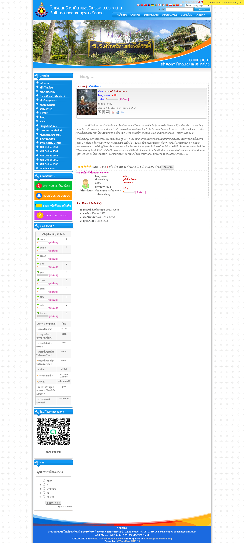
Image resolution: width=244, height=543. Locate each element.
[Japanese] (159, 5)
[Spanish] (174, 5)
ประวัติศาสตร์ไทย (92, 217)
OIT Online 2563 (49, 147)
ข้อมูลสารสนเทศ (48, 126)
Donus (43, 313)
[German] (152, 5)
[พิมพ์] (118, 112)
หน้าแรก (44, 83)
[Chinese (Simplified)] (141, 5)
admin (43, 248)
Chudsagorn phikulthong (158, 538)
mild (42, 305)
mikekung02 (64, 381)
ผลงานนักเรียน (47, 139)
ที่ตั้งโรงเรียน (46, 87)
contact (44, 112)
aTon (42, 280)
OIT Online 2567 (49, 164)
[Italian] (156, 5)
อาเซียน (41, 369)
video (43, 121)
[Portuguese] (166, 5)
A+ (107, 112)
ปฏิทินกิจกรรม (47, 104)
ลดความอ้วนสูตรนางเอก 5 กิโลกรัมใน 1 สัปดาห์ (46, 390)
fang (42, 289)
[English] (138, 5)
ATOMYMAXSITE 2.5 (128, 541)
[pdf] (113, 112)
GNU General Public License (109, 538)
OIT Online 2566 (49, 160)
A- (100, 112)
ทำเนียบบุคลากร (48, 100)
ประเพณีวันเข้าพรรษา (94, 209)
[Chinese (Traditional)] (145, 5)
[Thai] (181, 5)
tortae (64, 328)
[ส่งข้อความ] (123, 112)
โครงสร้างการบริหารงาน (52, 96)
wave (42, 239)
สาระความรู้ (46, 109)
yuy (42, 272)
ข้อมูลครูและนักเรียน (50, 134)
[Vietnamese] (177, 5)
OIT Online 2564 (49, 151)
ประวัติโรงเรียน (47, 92)
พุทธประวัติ (88, 221)
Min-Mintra (64, 398)
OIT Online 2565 (49, 155)
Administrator (47, 168)
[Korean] (163, 5)
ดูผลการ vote (65, 506)
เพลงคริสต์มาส (44, 329)
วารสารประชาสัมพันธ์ (51, 130)
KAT (42, 264)
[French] (149, 5)
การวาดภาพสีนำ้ (45, 375)
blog (42, 117)
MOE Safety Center (50, 142)
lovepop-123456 (64, 375)
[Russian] (170, 5)
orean (43, 256)
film (42, 297)
